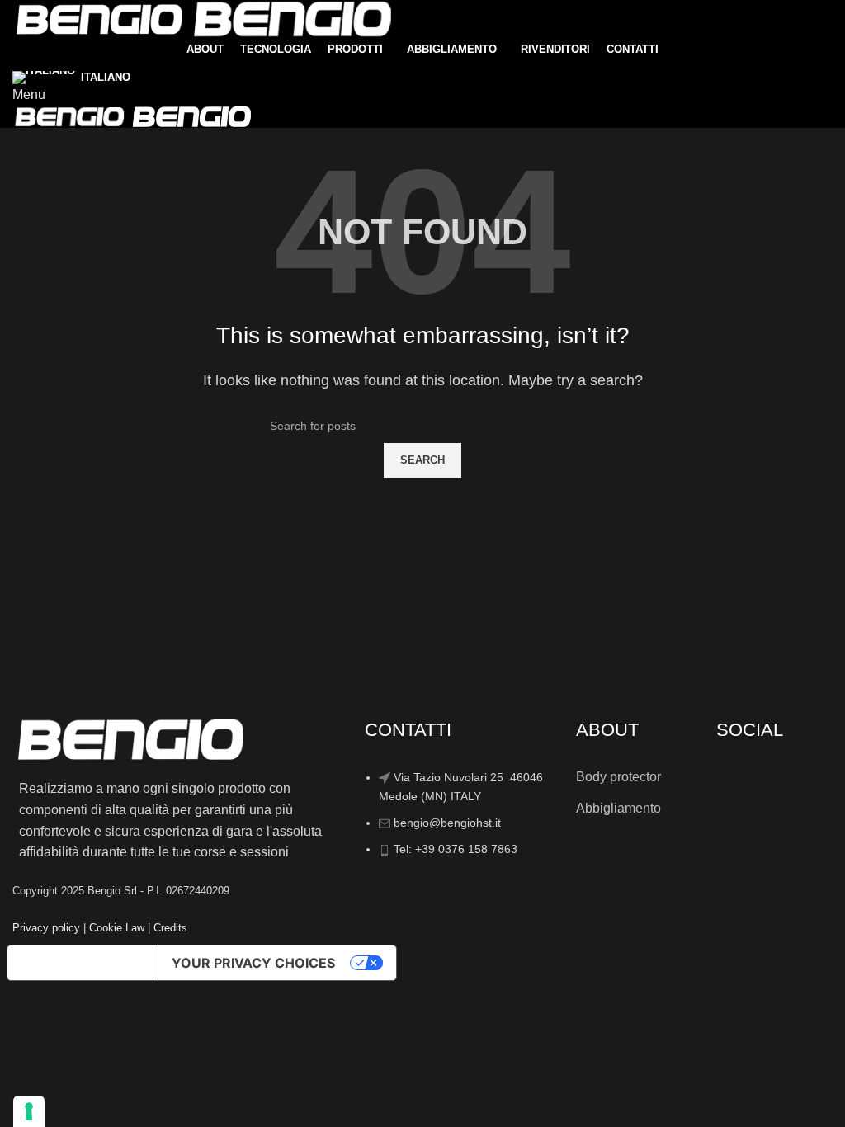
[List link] (458, 788)
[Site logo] (100, 18)
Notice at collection (82, 963)
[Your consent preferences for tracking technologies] (29, 1111)
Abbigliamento (618, 808)
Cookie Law (116, 928)
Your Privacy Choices (253, 963)
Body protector (618, 777)
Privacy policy (46, 928)
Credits (170, 928)
